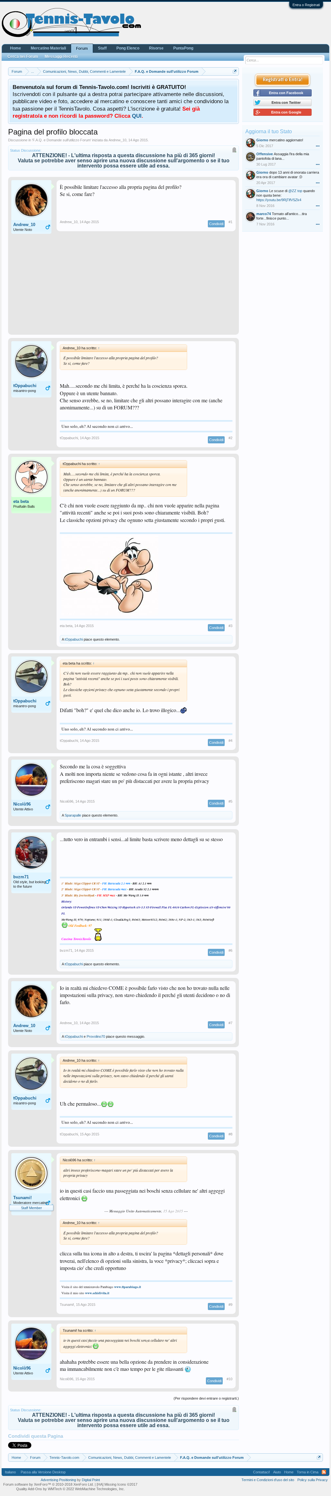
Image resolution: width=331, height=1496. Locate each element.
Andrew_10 (117, 140)
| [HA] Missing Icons (116, 1484)
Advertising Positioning (58, 1480)
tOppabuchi (25, 385)
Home (15, 48)
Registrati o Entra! (283, 79)
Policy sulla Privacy (312, 1480)
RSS (324, 1472)
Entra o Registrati (306, 5)
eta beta (21, 501)
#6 (230, 950)
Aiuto (277, 1472)
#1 (230, 222)
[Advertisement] (123, 286)
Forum (82, 48)
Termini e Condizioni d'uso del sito (267, 1480)
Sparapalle (73, 815)
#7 (230, 1023)
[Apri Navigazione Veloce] (235, 71)
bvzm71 (21, 876)
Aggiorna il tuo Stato (268, 131)
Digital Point (91, 1480)
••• (318, 146)
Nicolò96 (22, 804)
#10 (229, 1379)
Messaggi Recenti (61, 56)
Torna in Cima (307, 1472)
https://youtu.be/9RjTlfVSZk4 (278, 200)
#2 (230, 438)
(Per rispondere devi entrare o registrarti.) (206, 1398)
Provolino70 (96, 1036)
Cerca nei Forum (22, 56)
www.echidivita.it (97, 1293)
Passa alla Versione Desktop (43, 1472)
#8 (230, 1134)
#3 (230, 626)
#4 (230, 741)
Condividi (216, 224)
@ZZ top (295, 191)
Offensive (264, 154)
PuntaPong (183, 48)
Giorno (262, 140)
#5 (230, 801)
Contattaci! (261, 1472)
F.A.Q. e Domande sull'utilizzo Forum (62, 140)
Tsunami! (22, 1197)
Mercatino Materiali (48, 48)
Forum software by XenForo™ (48, 1484)
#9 (230, 1304)
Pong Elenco (127, 48)
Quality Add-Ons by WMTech (70, 1489)
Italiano (10, 1472)
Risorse (156, 48)
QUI (137, 116)
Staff (102, 48)
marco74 (263, 214)
